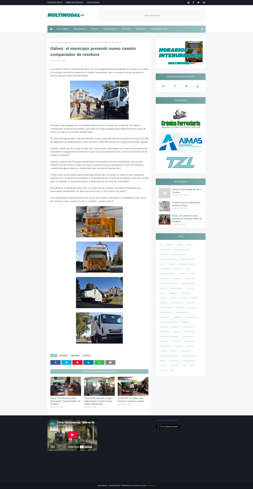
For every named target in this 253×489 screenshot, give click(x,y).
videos (192, 365)
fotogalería (173, 293)
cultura (187, 269)
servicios (59, 42)
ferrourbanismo (177, 288)
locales (192, 308)
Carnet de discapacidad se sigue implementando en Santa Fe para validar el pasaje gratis (98, 401)
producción (164, 332)
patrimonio (164, 327)
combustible (165, 269)
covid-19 (177, 269)
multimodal (164, 317)
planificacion (188, 327)
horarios (184, 298)
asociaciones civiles (182, 250)
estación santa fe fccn (168, 283)
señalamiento (165, 346)
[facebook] (193, 2)
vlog (172, 370)
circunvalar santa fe (186, 264)
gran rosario (186, 293)
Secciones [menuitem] (62, 29)
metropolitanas (166, 312)
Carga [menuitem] (94, 29)
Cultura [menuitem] (126, 29)
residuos (176, 341)
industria (194, 298)
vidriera (163, 370)
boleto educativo (187, 259)
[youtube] (188, 2)
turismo (163, 365)
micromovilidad (182, 312)
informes (163, 303)
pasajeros (186, 322)
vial (184, 365)
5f (161, 245)
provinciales (190, 332)
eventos (163, 288)
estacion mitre (190, 279)
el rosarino (164, 279)
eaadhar (149, 485)
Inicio (52, 42)
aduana (180, 245)
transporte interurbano (169, 356)
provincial (177, 332)
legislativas (180, 308)
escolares (177, 279)
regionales (75, 356)
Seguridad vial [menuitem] (159, 29)
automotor (63, 356)
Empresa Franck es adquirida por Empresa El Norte (186, 204)
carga (162, 264)
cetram (171, 264)
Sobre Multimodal (74, 2)
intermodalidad (166, 308)
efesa (193, 274)
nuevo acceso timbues (169, 322)
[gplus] (204, 2)
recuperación (187, 337)
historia (174, 298)
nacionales (177, 317)
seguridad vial (189, 341)
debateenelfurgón (167, 274)
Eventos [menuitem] (140, 29)
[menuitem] (51, 29)
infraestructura (177, 303)
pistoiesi (176, 327)
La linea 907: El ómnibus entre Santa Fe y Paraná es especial (131, 399)
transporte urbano (189, 356)
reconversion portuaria (169, 337)
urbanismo (174, 365)
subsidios (190, 346)
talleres (174, 351)
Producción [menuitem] (109, 29)
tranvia (163, 361)
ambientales (165, 250)
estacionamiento (188, 283)
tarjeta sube (185, 351)
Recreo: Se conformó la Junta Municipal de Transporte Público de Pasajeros (65, 401)
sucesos (163, 351)
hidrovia (163, 298)
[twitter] (198, 2)
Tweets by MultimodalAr (167, 420)
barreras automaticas (168, 259)
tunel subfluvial (189, 361)
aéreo (189, 245)
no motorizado (191, 317)
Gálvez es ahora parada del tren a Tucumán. (186, 190)
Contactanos (93, 2)
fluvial (162, 293)
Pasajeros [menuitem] (79, 29)
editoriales (182, 274)
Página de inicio (55, 2)
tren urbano (174, 361)
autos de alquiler (179, 254)
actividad (169, 245)
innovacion (191, 303)
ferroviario (191, 288)
